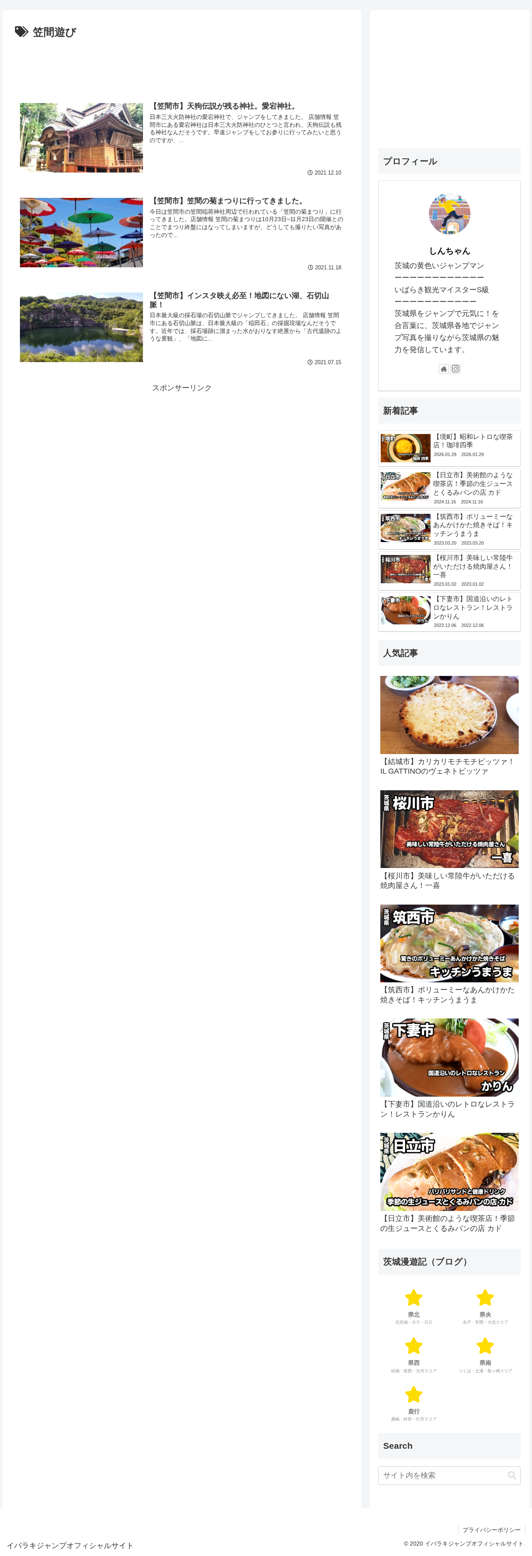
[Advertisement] (182, 65)
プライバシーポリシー (492, 1529)
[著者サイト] (444, 369)
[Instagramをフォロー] (456, 369)
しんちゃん (449, 250)
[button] (512, 1475)
